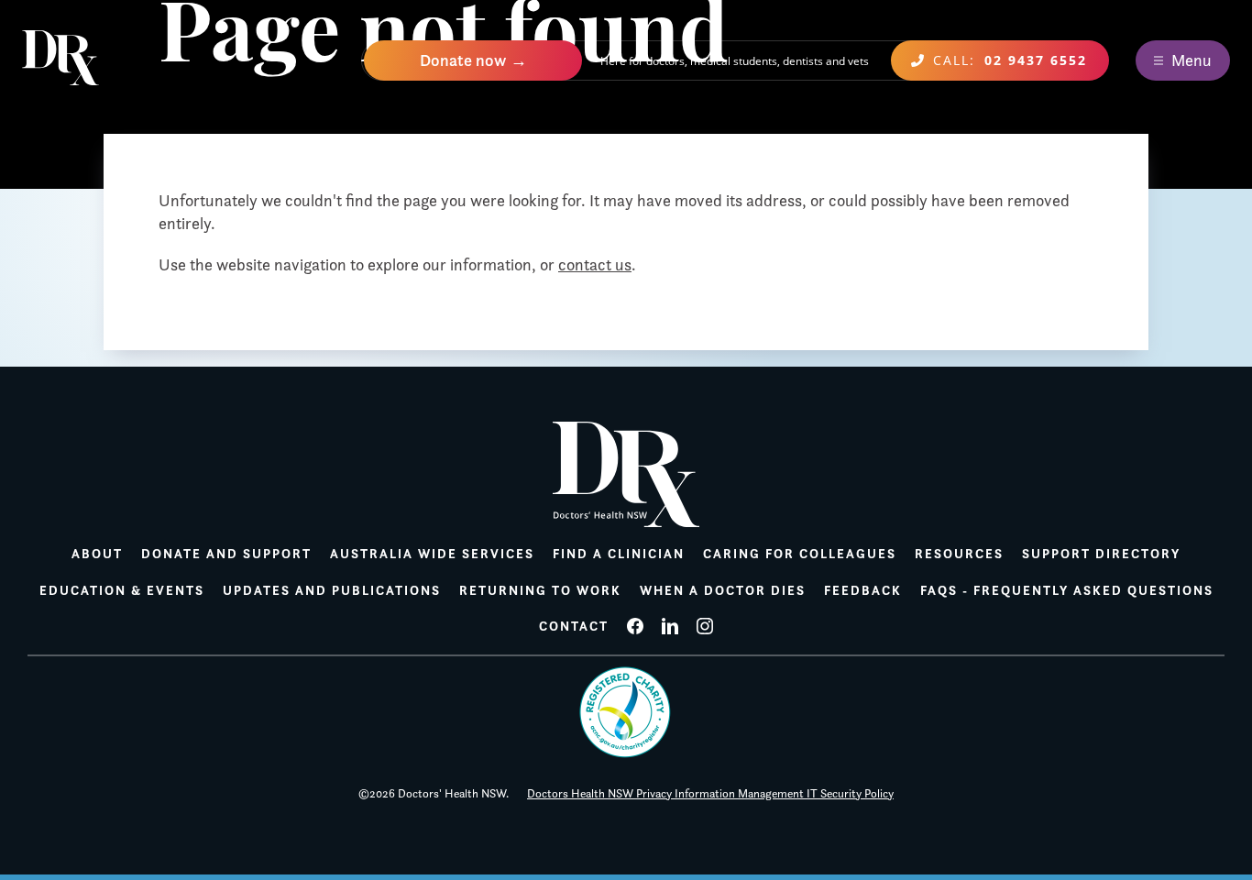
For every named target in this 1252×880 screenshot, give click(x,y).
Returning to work (540, 590)
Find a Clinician (619, 553)
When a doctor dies (723, 590)
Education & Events (121, 590)
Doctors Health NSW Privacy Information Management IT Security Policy (710, 793)
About (97, 553)
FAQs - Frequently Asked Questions (1067, 590)
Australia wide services (432, 553)
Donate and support (226, 553)
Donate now (463, 60)
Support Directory (1101, 553)
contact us (594, 264)
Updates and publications (332, 590)
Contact (574, 626)
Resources (959, 553)
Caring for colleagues (799, 553)
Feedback (863, 590)
